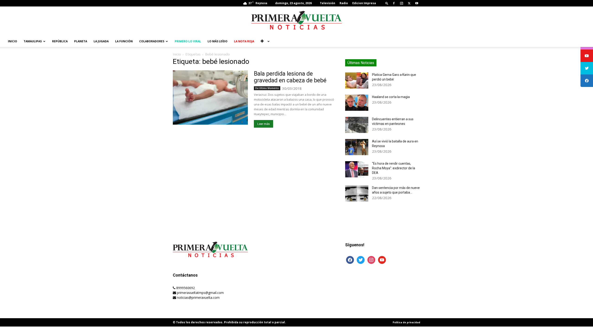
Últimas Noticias (360, 63)
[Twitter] (409, 3)
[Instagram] (401, 3)
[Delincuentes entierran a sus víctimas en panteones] (356, 125)
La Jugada (101, 41)
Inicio (12, 41)
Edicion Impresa (364, 3)
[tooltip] (586, 55)
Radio (344, 3)
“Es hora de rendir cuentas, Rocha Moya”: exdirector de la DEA (393, 168)
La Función (124, 41)
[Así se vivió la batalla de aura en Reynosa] (356, 147)
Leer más (263, 124)
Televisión (327, 3)
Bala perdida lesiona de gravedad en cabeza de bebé (290, 77)
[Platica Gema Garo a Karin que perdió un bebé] (356, 80)
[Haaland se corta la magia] (356, 103)
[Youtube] (416, 3)
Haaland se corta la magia (391, 97)
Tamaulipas (33, 41)
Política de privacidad (406, 322)
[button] (386, 3)
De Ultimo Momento (267, 88)
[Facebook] (393, 3)
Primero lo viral (188, 41)
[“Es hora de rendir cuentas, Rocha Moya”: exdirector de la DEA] (356, 169)
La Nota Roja (244, 41)
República (60, 41)
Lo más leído (217, 41)
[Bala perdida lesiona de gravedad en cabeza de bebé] (210, 97)
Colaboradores (151, 41)
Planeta (80, 41)
